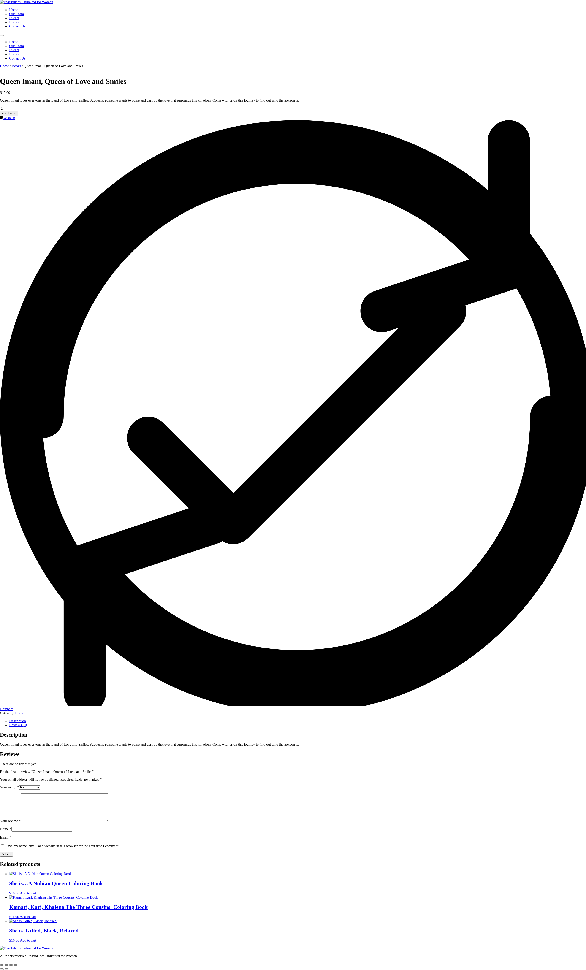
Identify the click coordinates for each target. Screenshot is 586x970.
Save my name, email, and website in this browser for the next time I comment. (62, 846)
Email (5, 837)
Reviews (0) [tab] (18, 725)
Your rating (9, 787)
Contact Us (17, 26)
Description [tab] (17, 721)
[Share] (11, 965)
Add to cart (9, 113)
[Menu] (2, 35)
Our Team (16, 14)
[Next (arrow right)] (6, 969)
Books (14, 22)
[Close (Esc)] (15, 965)
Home (13, 10)
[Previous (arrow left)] (2, 969)
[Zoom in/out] (2, 965)
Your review (10, 821)
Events (14, 18)
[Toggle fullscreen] (6, 965)
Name (5, 829)
